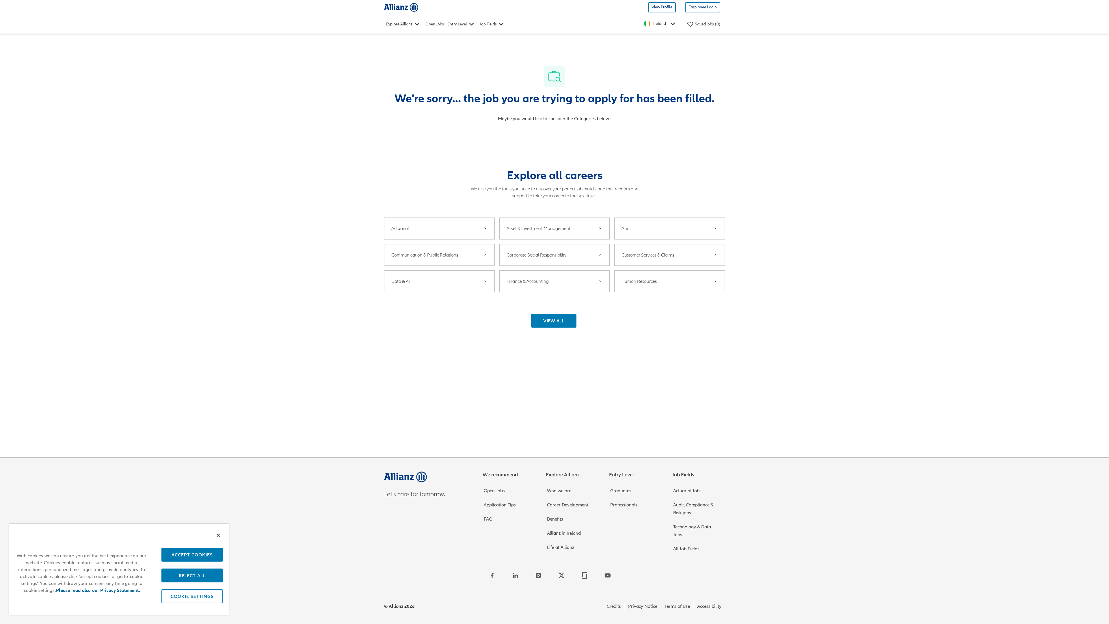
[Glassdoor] (584, 575)
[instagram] (538, 575)
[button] (553, 321)
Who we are (559, 491)
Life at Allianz (560, 547)
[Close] (218, 535)
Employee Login (703, 7)
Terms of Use (677, 606)
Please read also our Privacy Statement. (98, 590)
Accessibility (709, 606)
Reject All (192, 575)
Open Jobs (434, 24)
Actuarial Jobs (687, 491)
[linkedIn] (515, 575)
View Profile (662, 7)
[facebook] (492, 575)
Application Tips (500, 505)
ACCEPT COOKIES (192, 554)
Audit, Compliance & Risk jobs (693, 509)
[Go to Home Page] (401, 7)
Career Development (567, 505)
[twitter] (561, 575)
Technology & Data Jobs (692, 531)
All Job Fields (686, 549)
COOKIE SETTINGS (192, 596)
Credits (614, 606)
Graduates (620, 491)
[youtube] (608, 575)
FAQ (488, 519)
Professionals (623, 505)
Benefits (555, 519)
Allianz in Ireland (564, 533)
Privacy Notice (642, 606)
